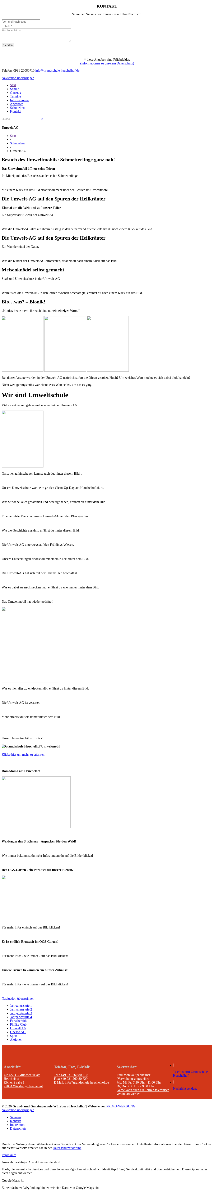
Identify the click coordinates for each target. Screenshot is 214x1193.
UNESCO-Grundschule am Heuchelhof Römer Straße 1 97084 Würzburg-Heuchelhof (23, 1080)
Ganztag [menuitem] (15, 92)
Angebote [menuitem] (16, 104)
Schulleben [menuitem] (17, 107)
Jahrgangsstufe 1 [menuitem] (21, 1005)
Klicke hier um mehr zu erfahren (23, 754)
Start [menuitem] (13, 85)
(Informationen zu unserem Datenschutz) (107, 63)
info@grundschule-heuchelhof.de (57, 70)
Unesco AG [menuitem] (18, 1032)
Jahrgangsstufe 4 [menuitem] (21, 1017)
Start (13, 135)
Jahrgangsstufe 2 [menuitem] (21, 1009)
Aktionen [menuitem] (16, 1039)
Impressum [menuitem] (17, 1124)
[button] (15, 1162)
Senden (8, 45)
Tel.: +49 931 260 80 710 (71, 1075)
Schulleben (17, 143)
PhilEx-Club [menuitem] (18, 1024)
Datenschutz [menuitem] (18, 1128)
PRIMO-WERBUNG (120, 1106)
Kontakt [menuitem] (15, 111)
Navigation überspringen (18, 78)
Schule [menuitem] (14, 89)
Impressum (9, 1155)
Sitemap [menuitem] (15, 1117)
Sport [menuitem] (13, 1036)
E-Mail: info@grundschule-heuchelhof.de (81, 1082)
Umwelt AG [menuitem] (18, 1028)
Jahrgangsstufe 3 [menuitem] (21, 1013)
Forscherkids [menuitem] (18, 1020)
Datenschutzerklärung (67, 1148)
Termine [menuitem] (15, 96)
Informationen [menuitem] (19, 100)
